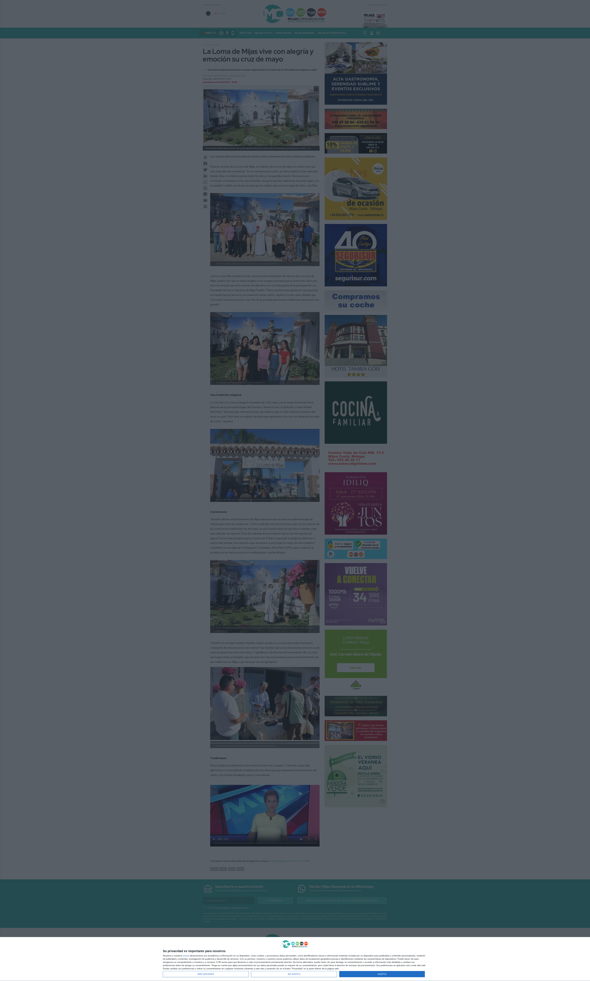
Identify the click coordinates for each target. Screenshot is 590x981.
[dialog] (295, 959)
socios (186, 956)
